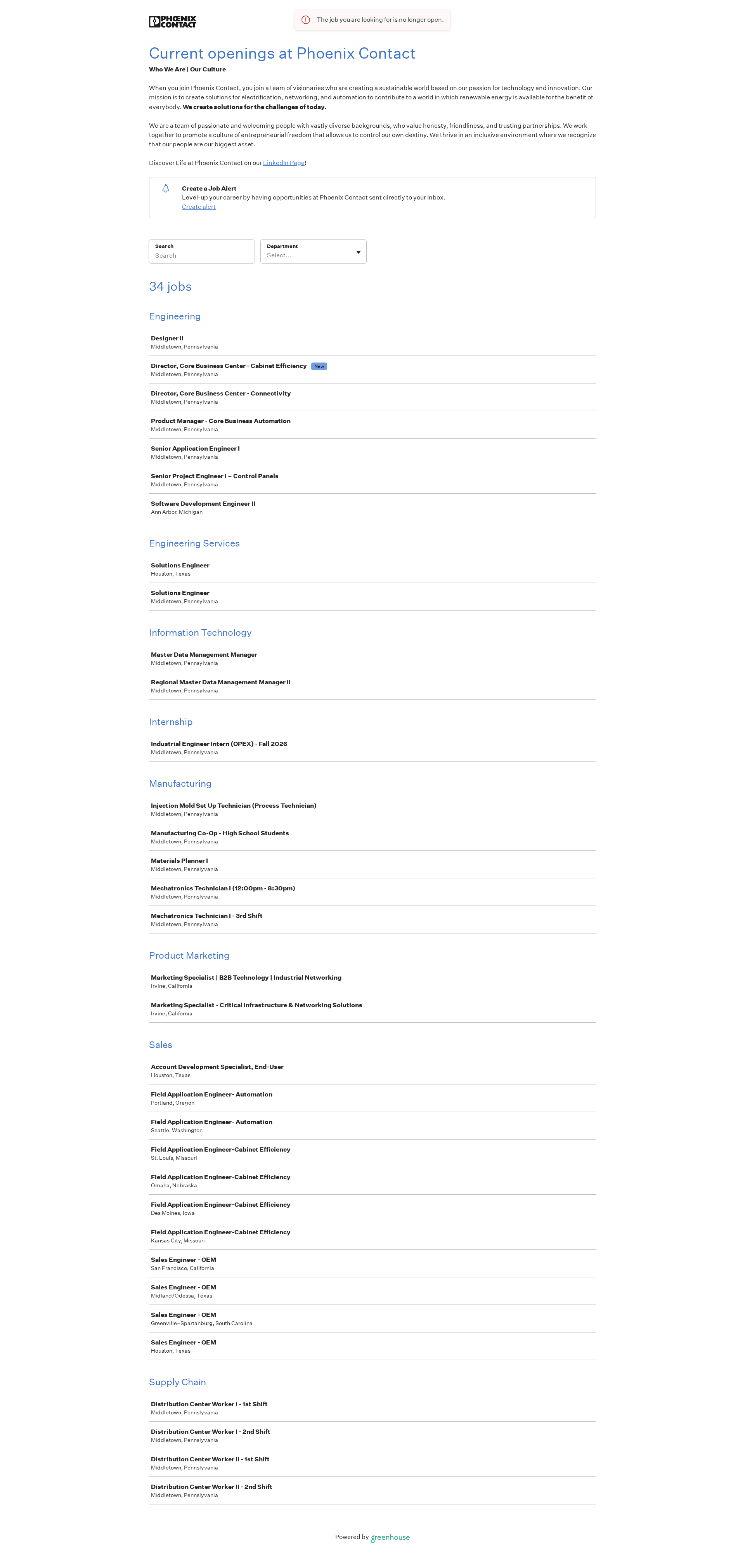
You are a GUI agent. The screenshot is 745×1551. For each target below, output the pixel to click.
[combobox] (267, 255)
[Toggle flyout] (358, 252)
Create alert (199, 206)
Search (164, 246)
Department (282, 246)
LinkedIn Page (284, 163)
